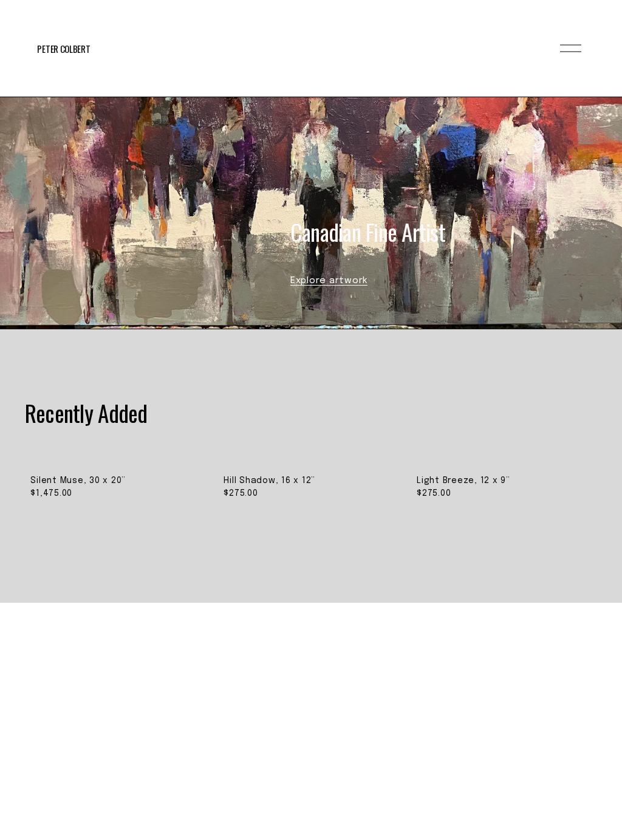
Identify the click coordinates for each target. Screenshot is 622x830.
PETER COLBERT (63, 48)
